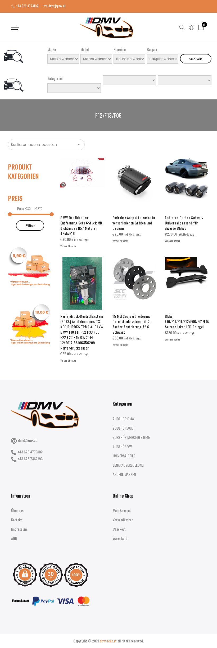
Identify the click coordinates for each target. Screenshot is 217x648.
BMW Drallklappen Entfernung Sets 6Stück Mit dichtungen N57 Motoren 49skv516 (81, 225)
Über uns (17, 510)
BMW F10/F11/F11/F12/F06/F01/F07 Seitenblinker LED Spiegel (187, 321)
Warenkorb (120, 538)
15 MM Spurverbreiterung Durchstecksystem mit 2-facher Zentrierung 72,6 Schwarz (131, 324)
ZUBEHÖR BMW (123, 418)
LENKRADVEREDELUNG (128, 465)
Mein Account (122, 510)
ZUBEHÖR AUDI (123, 428)
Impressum (19, 529)
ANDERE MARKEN (124, 474)
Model (84, 49)
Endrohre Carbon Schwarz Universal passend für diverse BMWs (184, 223)
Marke (51, 49)
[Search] (182, 27)
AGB (14, 538)
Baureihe (120, 49)
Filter (30, 225)
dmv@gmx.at (27, 440)
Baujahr (152, 49)
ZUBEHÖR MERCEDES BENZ (132, 437)
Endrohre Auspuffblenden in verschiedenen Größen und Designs (133, 223)
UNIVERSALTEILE (124, 455)
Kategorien (54, 78)
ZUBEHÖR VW (122, 446)
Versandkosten (123, 519)
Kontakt (16, 519)
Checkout (119, 529)
